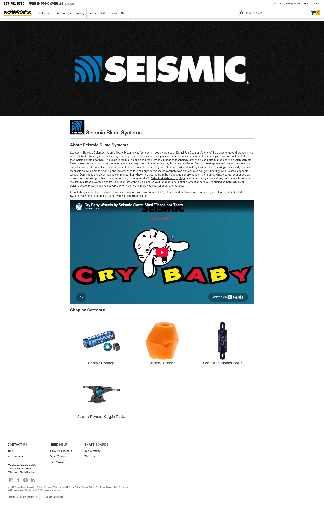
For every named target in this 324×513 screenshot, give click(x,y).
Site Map (48, 486)
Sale (123, 13)
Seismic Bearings (101, 362)
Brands (113, 13)
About (10, 486)
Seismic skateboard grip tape (168, 178)
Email (11, 450)
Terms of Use (59, 486)
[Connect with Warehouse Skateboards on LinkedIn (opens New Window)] (32, 480)
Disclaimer (101, 486)
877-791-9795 (14, 3)
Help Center (57, 462)
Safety (92, 13)
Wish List (278, 3)
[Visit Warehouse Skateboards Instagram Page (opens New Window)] (11, 480)
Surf (102, 13)
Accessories (64, 13)
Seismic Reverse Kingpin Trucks (101, 416)
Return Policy (20, 486)
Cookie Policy (88, 486)
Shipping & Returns (61, 450)
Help (306, 3)
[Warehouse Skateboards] (20, 13)
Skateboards (45, 13)
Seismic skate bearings (90, 160)
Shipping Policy (35, 486)
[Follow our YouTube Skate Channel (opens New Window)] (25, 480)
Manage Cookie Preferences (23, 497)
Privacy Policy (73, 486)
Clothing (80, 13)
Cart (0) (316, 3)
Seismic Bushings (162, 362)
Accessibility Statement (117, 486)
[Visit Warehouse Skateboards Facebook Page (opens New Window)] (18, 480)
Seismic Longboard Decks (222, 362)
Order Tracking (59, 456)
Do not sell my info (54, 497)
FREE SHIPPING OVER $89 (51, 3)
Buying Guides (293, 3)
